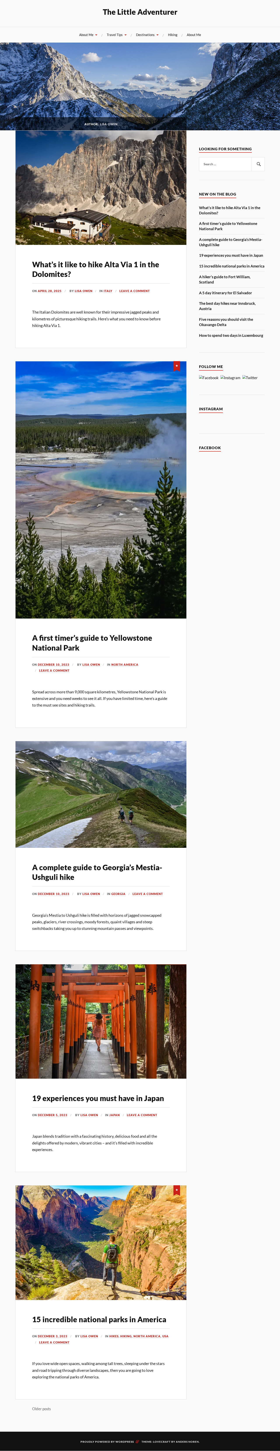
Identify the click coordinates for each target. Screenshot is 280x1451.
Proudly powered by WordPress (107, 1441)
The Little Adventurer (140, 11)
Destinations (145, 35)
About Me (86, 35)
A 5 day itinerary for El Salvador (225, 293)
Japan (114, 1115)
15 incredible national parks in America (99, 1319)
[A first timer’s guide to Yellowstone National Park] (101, 617)
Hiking (172, 35)
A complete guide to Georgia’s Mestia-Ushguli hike (230, 242)
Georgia (118, 894)
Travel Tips (115, 35)
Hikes (114, 1336)
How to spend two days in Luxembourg (231, 335)
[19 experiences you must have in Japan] (101, 1077)
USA (165, 1336)
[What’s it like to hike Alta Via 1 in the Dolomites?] (101, 243)
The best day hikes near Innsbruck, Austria (227, 306)
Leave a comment (134, 291)
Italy (108, 291)
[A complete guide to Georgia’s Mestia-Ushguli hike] (101, 846)
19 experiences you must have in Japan (98, 1098)
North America (124, 664)
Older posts (41, 1408)
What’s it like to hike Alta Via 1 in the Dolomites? (229, 210)
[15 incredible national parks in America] (101, 1298)
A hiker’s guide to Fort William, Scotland (224, 279)
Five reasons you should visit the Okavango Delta (226, 322)
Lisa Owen (84, 291)
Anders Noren (187, 1441)
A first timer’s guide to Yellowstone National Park (228, 226)
